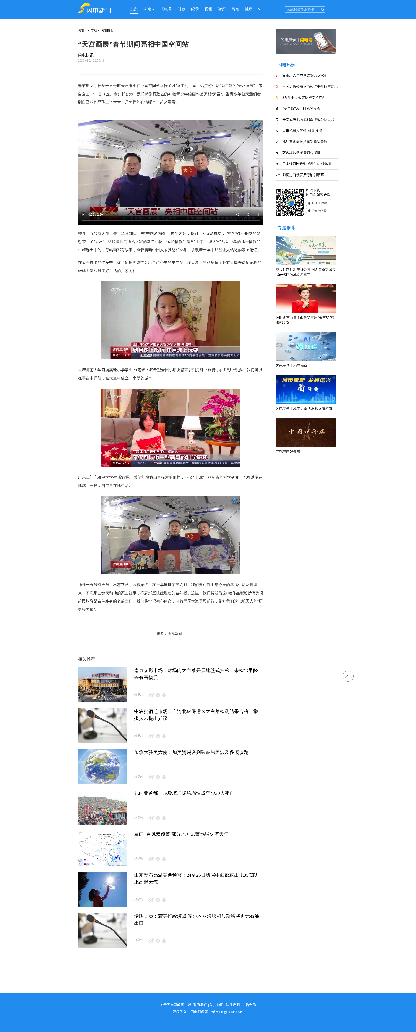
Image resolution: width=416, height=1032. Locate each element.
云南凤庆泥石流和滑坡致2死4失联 (308, 120)
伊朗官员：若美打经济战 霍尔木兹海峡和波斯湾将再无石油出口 (196, 919)
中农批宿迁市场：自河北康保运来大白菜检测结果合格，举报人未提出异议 (196, 715)
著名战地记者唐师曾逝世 (301, 153)
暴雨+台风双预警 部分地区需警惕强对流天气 (181, 834)
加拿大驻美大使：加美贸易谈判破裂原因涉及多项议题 (191, 752)
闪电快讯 (107, 30)
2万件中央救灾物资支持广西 (304, 97)
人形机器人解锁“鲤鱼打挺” (302, 131)
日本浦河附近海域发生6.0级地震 (307, 164)
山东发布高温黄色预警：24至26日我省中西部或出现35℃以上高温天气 (196, 878)
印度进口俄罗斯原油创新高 (303, 175)
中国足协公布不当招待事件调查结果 (310, 86)
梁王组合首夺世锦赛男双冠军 (304, 75)
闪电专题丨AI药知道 (291, 366)
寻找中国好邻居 (288, 451)
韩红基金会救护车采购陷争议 (304, 142)
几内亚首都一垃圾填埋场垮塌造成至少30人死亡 (184, 793)
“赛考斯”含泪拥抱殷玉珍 (301, 108)
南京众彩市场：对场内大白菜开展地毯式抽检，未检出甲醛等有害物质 (196, 674)
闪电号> (83, 30)
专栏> (95, 30)
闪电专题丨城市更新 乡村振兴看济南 (304, 408)
